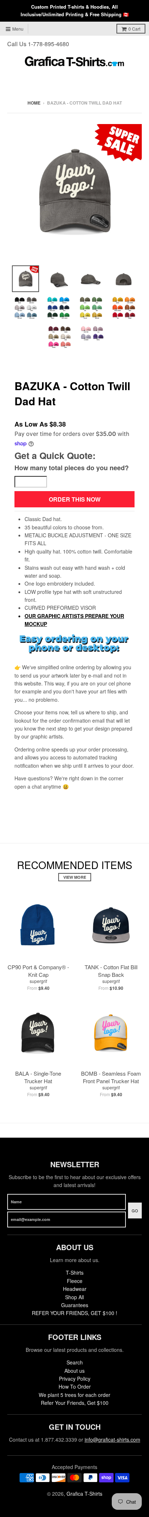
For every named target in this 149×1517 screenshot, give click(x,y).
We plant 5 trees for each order (74, 1394)
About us (74, 1370)
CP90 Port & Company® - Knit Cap (38, 970)
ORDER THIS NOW (75, 499)
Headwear (74, 1288)
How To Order (75, 1386)
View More (74, 877)
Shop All (74, 1297)
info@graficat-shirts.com (112, 1439)
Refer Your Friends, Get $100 (74, 1402)
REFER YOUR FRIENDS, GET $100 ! (74, 1313)
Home (34, 103)
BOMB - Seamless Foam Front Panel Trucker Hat (111, 1077)
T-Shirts (75, 1272)
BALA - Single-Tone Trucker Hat (38, 1077)
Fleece (74, 1280)
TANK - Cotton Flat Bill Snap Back (111, 970)
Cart (134, 29)
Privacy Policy (74, 1378)
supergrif (38, 981)
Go (135, 1210)
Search (75, 1362)
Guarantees (74, 1305)
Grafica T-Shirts (84, 1493)
